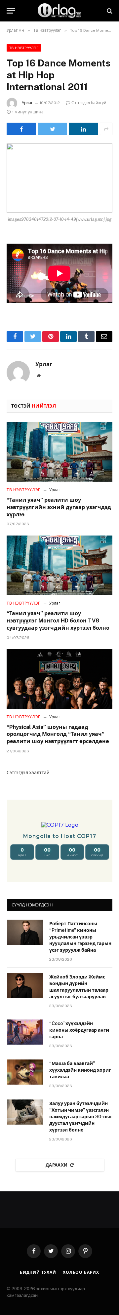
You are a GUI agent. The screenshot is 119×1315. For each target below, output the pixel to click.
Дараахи (57, 1165)
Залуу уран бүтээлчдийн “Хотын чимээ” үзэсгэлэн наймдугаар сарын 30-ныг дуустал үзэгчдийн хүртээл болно (80, 1117)
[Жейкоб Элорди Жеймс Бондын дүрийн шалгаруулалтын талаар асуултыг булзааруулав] (25, 985)
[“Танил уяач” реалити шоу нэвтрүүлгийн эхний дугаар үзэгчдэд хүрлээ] (59, 452)
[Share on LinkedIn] (83, 129)
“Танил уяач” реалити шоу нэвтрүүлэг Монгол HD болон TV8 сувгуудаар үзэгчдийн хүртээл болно (58, 620)
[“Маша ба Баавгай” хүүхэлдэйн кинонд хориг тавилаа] (25, 1072)
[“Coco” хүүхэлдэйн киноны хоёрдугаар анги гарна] (25, 1032)
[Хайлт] (108, 10)
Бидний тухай (38, 1272)
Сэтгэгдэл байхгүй (88, 102)
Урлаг (27, 102)
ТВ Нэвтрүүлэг (23, 48)
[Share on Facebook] (21, 129)
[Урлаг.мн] (59, 10)
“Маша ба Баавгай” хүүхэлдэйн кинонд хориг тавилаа (80, 1070)
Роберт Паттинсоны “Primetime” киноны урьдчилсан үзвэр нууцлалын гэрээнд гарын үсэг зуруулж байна (80, 937)
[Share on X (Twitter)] (52, 129)
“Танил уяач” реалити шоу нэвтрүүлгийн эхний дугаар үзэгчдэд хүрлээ (59, 507)
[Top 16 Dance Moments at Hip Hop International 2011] (59, 178)
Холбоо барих (81, 1272)
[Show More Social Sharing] (106, 129)
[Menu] (11, 10)
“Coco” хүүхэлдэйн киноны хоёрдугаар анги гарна (79, 1030)
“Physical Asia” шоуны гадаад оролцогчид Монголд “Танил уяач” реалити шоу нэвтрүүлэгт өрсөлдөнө (58, 734)
